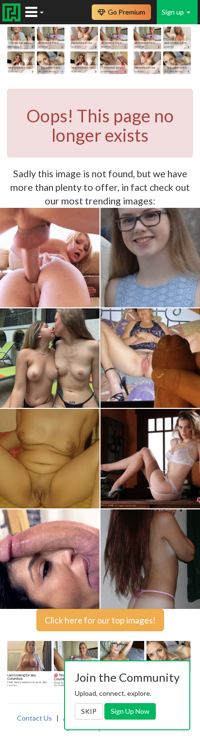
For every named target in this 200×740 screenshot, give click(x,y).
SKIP (89, 711)
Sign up (173, 12)
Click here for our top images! (100, 620)
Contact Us (34, 718)
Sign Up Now (130, 711)
